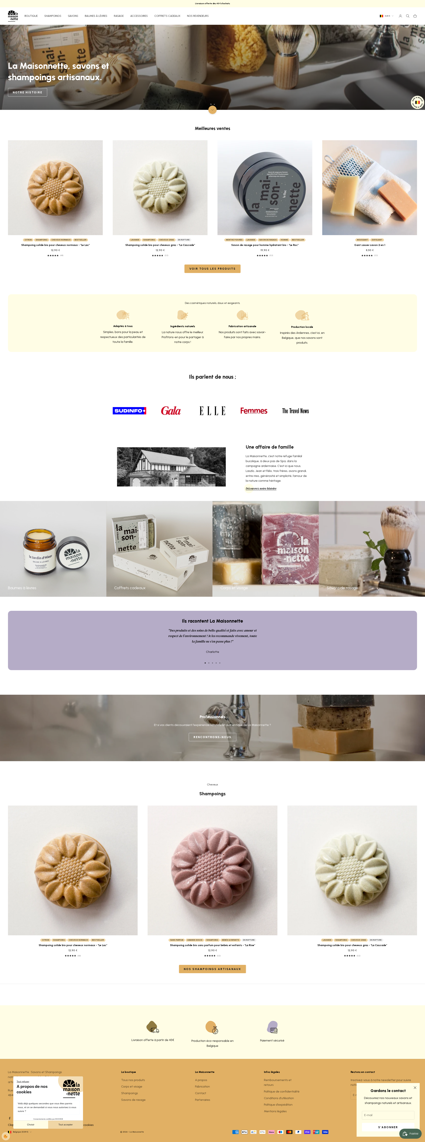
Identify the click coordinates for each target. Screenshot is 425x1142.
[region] (212, 67)
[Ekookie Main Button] (6, 1136)
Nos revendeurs (198, 15)
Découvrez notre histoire (261, 488)
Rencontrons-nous (212, 737)
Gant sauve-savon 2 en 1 (369, 245)
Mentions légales (275, 1111)
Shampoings (52, 15)
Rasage (119, 15)
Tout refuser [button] (23, 1081)
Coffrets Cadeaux (167, 15)
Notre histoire (27, 92)
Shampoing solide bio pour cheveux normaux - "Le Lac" (55, 245)
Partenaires (202, 1100)
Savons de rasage (133, 1100)
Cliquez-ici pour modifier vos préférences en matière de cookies (51, 1125)
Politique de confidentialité (281, 1091)
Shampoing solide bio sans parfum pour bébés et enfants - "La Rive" (212, 945)
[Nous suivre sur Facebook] (9, 1118)
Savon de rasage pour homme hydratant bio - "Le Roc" (264, 245)
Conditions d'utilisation (279, 1098)
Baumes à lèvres (96, 15)
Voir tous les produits (212, 268)
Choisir (30, 1124)
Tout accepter (65, 1124)
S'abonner (388, 1127)
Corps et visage (131, 1086)
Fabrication (202, 1086)
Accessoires (139, 15)
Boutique (31, 15)
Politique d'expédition (278, 1104)
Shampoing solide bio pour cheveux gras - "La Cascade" (160, 245)
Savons (73, 15)
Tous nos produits (133, 1080)
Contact (200, 1093)
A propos (201, 1080)
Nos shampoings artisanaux (212, 969)
